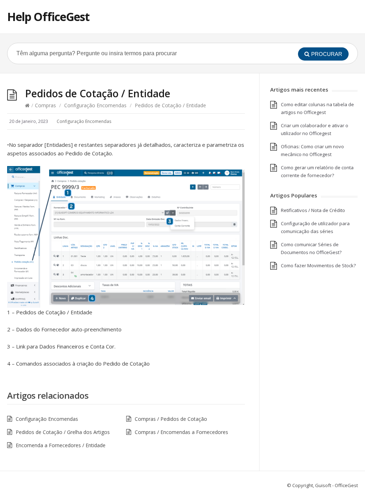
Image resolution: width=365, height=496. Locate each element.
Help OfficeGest (48, 16)
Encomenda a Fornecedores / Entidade (61, 445)
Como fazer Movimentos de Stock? (318, 265)
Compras (45, 105)
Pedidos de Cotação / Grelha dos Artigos (63, 432)
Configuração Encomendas (95, 105)
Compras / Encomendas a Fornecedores (181, 432)
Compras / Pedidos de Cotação (171, 418)
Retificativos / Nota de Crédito (313, 210)
